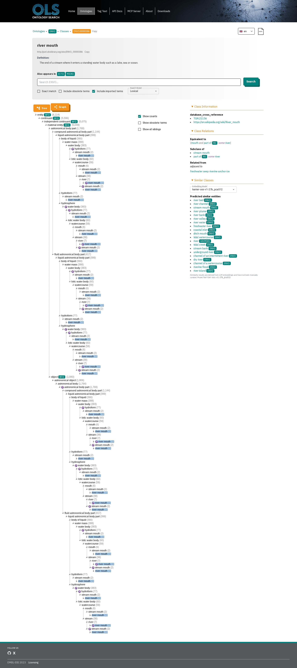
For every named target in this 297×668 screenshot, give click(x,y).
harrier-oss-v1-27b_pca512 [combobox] (207, 189)
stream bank (204, 248)
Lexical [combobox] (134, 91)
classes (64, 31)
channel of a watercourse (212, 263)
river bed (202, 200)
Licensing (33, 662)
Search (251, 81)
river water (203, 222)
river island (203, 270)
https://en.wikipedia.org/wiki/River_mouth (217, 122)
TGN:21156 (200, 118)
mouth (194, 142)
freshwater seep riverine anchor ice (210, 171)
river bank (203, 214)
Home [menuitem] (71, 11)
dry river (202, 259)
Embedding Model (199, 186)
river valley (203, 218)
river (227, 142)
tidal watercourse (207, 237)
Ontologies (39, 31)
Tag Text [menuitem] (102, 11)
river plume (204, 211)
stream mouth (201, 152)
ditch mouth (204, 233)
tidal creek (203, 244)
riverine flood (205, 266)
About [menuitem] (149, 11)
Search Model (136, 88)
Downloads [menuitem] (164, 11)
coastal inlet (204, 229)
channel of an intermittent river (215, 255)
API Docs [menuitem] (117, 11)
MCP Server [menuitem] (134, 11)
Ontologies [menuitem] (86, 11)
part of (207, 142)
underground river (207, 252)
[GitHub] (9, 653)
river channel (204, 203)
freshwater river (206, 226)
